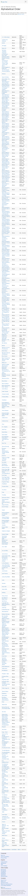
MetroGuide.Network (6, 849)
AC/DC (3, 43)
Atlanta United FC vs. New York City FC (5, 321)
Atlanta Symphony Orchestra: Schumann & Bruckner (6, 290)
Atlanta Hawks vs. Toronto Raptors (5, 179)
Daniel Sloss (4, 432)
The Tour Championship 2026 (5, 776)
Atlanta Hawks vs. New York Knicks (5, 153)
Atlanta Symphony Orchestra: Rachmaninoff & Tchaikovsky (6, 285)
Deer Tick (4, 443)
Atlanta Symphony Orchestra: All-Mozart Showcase (6, 198)
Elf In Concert (5, 465)
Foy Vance (4, 489)
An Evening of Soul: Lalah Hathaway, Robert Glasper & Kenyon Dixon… (6, 56)
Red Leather (4, 695)
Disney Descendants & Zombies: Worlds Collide (5, 451)
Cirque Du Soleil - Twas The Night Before (5, 414)
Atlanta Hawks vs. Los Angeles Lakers (5, 134)
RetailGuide (3, 873)
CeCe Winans (5, 388)
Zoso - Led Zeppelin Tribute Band (5, 845)
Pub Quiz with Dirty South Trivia (6, 685)
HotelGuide (3, 872)
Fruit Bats (4, 495)
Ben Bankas (4, 343)
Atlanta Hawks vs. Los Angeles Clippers (5, 130)
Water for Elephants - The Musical (5, 826)
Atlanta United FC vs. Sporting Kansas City (5, 329)
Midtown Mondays (6, 614)
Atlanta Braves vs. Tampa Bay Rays (5, 95)
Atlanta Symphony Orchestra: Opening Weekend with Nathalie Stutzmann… (6, 274)
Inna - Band (4, 546)
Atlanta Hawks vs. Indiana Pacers (5, 126)
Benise (3, 345)
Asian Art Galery (5, 77)
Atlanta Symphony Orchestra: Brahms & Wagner (6, 216)
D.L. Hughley (4, 426)
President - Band (5, 673)
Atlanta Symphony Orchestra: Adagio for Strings (6, 194)
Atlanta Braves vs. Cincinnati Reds (5, 82)
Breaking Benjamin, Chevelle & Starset (6, 375)
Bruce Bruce (4, 381)
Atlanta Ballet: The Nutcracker (6, 79)
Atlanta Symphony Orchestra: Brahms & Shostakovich (6, 213)
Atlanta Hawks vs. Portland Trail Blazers (5, 168)
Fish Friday (4, 475)
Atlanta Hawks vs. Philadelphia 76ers (6, 162)
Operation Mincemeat (4, 658)
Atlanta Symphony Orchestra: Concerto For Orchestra (6, 238)
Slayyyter (4, 726)
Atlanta (19, 849)
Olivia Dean (4, 656)
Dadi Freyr (4, 429)
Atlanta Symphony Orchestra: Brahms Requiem (6, 224)
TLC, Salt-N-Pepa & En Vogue (5, 798)
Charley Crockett (5, 394)
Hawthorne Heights (6, 531)
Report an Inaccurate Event (6, 884)
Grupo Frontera (5, 504)
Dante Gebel (4, 434)
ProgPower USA (5, 679)
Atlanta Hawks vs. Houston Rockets (5, 124)
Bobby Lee (4, 362)
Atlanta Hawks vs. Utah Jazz (5, 182)
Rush (3, 702)
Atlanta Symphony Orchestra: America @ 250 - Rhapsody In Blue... (6, 203)
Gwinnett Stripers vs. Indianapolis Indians (5, 522)
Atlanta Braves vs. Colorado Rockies (5, 85)
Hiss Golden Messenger (4, 537)
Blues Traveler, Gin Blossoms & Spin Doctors (6, 359)
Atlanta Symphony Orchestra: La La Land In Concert (6, 260)
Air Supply (4, 45)
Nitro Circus (4, 643)
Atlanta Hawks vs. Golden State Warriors (5, 121)
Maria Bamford (5, 611)
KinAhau (3, 592)
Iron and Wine (5, 550)
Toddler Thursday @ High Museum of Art (6, 802)
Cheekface (4, 400)
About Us (3, 855)
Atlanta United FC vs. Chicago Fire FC (5, 312)
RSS (2, 864)
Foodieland (4, 483)
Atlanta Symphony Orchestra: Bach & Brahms (6, 209)
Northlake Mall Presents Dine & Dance (5, 646)
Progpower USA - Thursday (5, 682)
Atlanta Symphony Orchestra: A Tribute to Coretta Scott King (6, 189)
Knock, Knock (5, 595)
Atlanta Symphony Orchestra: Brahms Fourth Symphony (6, 220)
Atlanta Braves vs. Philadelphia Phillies (5, 92)
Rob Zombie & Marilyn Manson (5, 699)
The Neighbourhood (5, 761)
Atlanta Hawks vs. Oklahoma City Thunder (5, 156)
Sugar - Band (4, 732)
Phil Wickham (5, 670)
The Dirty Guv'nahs (6, 747)
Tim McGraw (4, 795)
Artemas (3, 73)
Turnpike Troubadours (4, 809)
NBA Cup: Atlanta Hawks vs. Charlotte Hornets (5, 620)
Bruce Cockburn (5, 383)
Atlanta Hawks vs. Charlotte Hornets (5, 103)
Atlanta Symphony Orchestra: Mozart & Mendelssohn (6, 269)
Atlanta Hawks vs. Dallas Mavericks (5, 112)
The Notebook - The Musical (5, 764)
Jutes (3, 580)
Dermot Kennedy (5, 446)
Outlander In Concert (4, 661)
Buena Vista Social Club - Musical (6, 386)
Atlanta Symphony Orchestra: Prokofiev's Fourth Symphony (6, 280)
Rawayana (4, 693)
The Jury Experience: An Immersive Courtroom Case (5, 757)
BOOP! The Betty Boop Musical (5, 365)
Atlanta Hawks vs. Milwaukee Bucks (5, 142)
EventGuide (14, 849)
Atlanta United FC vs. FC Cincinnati (5, 315)
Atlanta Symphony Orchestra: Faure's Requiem (6, 243)
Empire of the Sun (5, 467)
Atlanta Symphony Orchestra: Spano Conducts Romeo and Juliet (6, 299)
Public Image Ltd (5, 688)
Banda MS (4, 338)
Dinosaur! (4, 448)
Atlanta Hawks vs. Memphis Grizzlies (6, 137)
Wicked (3, 838)
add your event (21, 14)
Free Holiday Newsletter (6, 885)
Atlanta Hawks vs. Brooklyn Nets (5, 100)
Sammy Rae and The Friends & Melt (6, 707)
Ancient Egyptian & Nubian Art (6, 68)
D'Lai (3, 424)
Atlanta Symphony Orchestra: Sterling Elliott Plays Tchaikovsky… (6, 305)
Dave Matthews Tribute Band (5, 437)
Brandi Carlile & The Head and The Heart (6, 371)
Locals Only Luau (5, 609)
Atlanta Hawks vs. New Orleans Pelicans (5, 150)
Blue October (4, 356)
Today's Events (4, 861)
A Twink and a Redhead (5, 40)
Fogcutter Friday (5, 481)
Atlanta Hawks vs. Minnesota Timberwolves (5, 146)
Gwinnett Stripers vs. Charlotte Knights (5, 514)
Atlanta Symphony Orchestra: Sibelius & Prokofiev (6, 295)
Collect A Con (5, 417)
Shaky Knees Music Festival (5, 715)
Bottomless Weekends (4, 368)
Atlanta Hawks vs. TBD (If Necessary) (6, 176)
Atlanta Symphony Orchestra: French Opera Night (6, 247)
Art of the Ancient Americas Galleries (6, 70)
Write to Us (3, 881)
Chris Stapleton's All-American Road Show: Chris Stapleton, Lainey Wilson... (6, 405)
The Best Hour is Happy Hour (5, 737)
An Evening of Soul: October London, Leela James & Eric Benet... (5, 63)
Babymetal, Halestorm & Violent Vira (4, 336)
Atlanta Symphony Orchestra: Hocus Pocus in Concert (6, 251)
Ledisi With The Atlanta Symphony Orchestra (6, 604)
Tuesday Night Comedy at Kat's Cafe (5, 806)
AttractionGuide (4, 876)
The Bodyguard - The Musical (5, 742)
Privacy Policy (4, 858)
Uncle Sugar (4, 814)
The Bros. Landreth (4, 745)
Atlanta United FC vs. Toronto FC (5, 332)
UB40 (3, 812)
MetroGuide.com (8, 888)
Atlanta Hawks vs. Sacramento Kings (6, 171)
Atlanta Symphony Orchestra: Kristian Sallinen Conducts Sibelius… (6, 255)
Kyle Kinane (4, 601)
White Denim (4, 835)
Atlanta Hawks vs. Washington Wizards (5, 185)
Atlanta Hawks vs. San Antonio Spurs (6, 174)
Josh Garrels (4, 571)
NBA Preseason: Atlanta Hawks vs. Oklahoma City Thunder (5, 633)
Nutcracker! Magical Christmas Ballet (6, 653)
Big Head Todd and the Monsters (6, 353)
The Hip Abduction (6, 750)
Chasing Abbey (5, 396)
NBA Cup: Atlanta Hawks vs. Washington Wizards (5, 624)
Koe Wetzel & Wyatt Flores (5, 598)
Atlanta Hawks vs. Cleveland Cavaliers (5, 109)
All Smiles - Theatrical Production (4, 51)
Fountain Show (5, 486)
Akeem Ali (4, 48)
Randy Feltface (5, 691)
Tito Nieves (4, 796)
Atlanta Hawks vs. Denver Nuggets (5, 115)
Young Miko (4, 842)
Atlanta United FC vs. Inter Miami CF (6, 318)
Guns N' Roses (5, 506)
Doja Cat (4, 455)
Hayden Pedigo (5, 534)
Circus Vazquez (5, 410)
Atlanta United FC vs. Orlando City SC (5, 325)
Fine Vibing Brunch (6, 473)
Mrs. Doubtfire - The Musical (5, 616)
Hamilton (4, 525)
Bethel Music (4, 350)
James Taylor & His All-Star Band (6, 556)
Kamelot (3, 583)
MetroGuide (3, 869)
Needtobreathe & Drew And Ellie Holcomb (5, 638)
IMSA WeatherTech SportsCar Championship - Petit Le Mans (5, 541)
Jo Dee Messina (5, 563)
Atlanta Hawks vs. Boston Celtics (5, 98)
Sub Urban (4, 729)
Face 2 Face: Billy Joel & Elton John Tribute (5, 471)
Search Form (3, 880)
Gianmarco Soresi (5, 497)
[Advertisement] (14, 25)
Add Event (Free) (4, 882)
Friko (3, 492)
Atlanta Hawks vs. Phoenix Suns (5, 164)
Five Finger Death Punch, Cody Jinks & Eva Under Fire (6, 478)
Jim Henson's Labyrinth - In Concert (5, 560)
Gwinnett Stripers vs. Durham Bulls (5, 518)
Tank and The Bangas (5, 734)
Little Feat (4, 607)
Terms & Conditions (5, 856)
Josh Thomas (5, 573)
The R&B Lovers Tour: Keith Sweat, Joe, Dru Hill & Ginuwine (6, 768)
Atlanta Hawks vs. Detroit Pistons (5, 117)
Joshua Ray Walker (6, 576)
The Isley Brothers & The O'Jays (6, 753)
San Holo (4, 711)
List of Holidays (4, 865)
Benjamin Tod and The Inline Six (6, 348)
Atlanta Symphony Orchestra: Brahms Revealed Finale (6, 228)
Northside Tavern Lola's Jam (5, 649)
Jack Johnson (5, 553)
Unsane (3, 821)
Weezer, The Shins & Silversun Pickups (6, 832)
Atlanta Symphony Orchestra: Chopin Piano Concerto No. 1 (6, 233)
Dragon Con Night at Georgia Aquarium (5, 459)
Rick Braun (4, 697)
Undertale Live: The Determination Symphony (6, 818)
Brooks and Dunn (5, 378)
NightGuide (3, 875)
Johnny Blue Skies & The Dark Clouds (6, 565)
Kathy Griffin (4, 589)
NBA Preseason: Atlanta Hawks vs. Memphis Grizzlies (6, 629)
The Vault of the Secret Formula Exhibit (5, 792)
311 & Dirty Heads (6, 37)
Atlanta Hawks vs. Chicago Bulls (5, 106)
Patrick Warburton (5, 666)
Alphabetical (3, 863)
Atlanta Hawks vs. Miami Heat (5, 140)
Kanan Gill (4, 586)
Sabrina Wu (4, 704)
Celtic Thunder (5, 391)
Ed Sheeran (4, 464)
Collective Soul (5, 421)
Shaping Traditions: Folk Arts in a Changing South (6, 723)
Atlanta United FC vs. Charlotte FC (5, 309)
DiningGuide (3, 871)
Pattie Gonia (4, 668)
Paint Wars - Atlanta (4, 664)
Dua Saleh (4, 462)
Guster (3, 510)
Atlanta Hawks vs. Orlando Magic (5, 159)
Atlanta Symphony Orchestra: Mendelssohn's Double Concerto (6, 264)
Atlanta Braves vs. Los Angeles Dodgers (5, 88)
